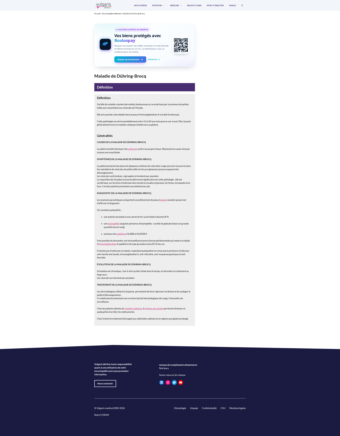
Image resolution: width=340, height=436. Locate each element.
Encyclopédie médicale (111, 13)
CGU (223, 408)
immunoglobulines (107, 244)
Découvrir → (154, 59)
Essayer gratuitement (128, 59)
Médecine (174, 5)
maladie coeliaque (133, 308)
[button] (242, 5)
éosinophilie (113, 223)
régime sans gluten (154, 308)
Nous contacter (105, 383)
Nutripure (164, 368)
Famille (232, 5)
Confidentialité (209, 408)
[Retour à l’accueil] (103, 5)
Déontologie (180, 408)
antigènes (121, 233)
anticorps (132, 149)
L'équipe (194, 408)
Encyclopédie (140, 5)
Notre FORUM (101, 415)
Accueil (97, 13)
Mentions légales (237, 408)
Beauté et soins (194, 5)
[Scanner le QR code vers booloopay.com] (181, 45)
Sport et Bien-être (215, 5)
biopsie (162, 199)
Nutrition (157, 5)
